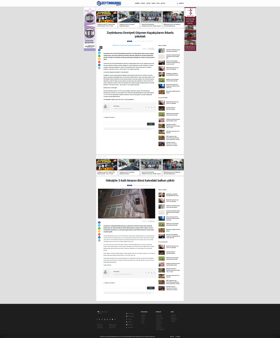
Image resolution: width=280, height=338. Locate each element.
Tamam (178, 336)
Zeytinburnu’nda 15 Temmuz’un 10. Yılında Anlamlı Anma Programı (171, 144)
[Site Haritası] (113, 319)
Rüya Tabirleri (174, 320)
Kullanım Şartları (112, 324)
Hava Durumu (159, 315)
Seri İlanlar (158, 326)
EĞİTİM (148, 3)
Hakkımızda (99, 324)
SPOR (157, 3)
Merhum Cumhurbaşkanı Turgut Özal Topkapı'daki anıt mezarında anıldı (173, 62)
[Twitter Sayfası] (100, 319)
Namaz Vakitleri (159, 318)
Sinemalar (158, 324)
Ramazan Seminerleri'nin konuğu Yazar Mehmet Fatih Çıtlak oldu (172, 86)
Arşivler (130, 321)
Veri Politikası (100, 327)
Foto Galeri (131, 313)
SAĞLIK (153, 3)
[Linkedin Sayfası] (108, 319)
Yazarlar (130, 319)
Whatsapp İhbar (112, 326)
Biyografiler (173, 318)
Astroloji (173, 321)
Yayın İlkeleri (100, 326)
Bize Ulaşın (130, 327)
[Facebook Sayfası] (98, 319)
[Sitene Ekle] (116, 319)
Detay (172, 336)
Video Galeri (131, 316)
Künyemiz (130, 324)
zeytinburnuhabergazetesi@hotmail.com (123, 108)
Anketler (173, 316)
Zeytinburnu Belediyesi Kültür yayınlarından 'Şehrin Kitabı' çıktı (173, 56)
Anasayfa (100, 9)
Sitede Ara (173, 315)
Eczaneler (158, 320)
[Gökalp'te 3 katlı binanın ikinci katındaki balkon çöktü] (126, 203)
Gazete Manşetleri (160, 329)
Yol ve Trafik (159, 316)
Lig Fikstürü (158, 321)
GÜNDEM (137, 3)
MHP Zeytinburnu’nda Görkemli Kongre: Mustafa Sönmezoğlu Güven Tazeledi (173, 138)
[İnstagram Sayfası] (103, 319)
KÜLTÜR (163, 3)
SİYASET (143, 3)
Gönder (150, 124)
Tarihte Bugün (159, 323)
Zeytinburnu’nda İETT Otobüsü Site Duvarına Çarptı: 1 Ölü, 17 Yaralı (173, 126)
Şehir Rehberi (159, 328)
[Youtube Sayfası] (105, 319)
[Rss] (110, 319)
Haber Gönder (112, 327)
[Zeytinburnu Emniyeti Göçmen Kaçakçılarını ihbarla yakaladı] (126, 45)
